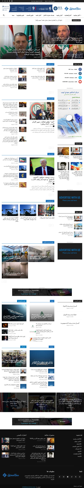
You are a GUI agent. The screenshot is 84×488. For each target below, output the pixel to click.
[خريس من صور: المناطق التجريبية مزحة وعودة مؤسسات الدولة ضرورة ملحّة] (22, 121)
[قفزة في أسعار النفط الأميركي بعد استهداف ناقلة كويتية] (22, 168)
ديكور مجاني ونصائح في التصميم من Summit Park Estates (13, 274)
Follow (66, 73)
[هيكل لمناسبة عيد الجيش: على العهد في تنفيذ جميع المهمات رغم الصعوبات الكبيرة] (52, 52)
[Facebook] (3, 1)
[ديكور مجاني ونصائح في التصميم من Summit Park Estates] (15, 270)
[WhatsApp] (79, 476)
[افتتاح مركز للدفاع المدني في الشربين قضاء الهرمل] (22, 114)
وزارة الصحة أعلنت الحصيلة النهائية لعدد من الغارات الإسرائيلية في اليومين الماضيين (44, 331)
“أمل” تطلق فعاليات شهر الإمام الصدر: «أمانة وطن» (43, 123)
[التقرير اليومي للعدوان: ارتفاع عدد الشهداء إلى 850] (33, 339)
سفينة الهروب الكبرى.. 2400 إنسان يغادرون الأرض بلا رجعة (13, 316)
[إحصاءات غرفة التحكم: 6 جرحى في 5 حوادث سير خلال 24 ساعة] (51, 371)
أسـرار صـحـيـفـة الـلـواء (70, 306)
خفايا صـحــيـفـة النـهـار (70, 314)
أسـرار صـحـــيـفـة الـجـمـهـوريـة (70, 323)
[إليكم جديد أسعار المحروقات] (46, 210)
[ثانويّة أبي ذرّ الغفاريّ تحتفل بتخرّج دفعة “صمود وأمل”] (22, 70)
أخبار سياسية (37, 47)
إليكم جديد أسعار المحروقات (47, 218)
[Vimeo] (9, 1)
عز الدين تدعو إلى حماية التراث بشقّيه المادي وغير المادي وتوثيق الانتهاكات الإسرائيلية (17, 455)
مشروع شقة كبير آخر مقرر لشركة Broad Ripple (77, 158)
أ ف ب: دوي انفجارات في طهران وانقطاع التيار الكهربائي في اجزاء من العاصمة (10, 160)
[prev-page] (53, 92)
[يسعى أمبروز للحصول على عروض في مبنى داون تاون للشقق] (78, 234)
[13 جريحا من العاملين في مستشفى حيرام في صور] (33, 325)
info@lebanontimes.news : (29, 487)
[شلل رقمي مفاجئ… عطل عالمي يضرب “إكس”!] (5, 331)
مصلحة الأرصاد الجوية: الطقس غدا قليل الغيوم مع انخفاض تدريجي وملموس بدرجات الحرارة (38, 384)
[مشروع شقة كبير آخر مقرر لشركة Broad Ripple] (76, 151)
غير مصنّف (60, 169)
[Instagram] (5, 1)
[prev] (69, 20)
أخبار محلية (50, 98)
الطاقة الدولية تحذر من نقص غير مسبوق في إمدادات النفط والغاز (10, 219)
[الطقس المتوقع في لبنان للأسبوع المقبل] (23, 386)
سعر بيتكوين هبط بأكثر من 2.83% (38, 438)
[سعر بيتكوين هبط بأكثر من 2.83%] (63, 151)
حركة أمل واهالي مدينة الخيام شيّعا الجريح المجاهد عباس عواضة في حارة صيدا (14, 362)
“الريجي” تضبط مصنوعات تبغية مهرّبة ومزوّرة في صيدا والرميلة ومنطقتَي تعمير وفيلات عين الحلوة (11, 378)
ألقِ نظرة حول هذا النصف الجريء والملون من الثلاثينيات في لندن (12, 257)
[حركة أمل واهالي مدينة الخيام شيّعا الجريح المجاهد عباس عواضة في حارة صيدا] (14, 358)
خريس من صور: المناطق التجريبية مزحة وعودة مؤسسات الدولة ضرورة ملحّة (10, 121)
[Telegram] (67, 476)
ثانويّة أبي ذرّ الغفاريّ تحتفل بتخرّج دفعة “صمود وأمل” (48, 20)
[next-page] (50, 92)
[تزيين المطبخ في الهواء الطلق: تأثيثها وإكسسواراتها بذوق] (41, 254)
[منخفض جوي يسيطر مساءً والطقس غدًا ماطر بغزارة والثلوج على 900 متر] (42, 358)
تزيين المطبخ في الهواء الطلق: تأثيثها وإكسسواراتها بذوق (40, 257)
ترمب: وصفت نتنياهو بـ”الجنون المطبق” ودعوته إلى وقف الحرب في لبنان (42, 179)
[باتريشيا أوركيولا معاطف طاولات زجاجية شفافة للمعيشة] (78, 226)
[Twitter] (7, 1)
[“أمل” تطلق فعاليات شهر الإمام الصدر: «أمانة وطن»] (50, 70)
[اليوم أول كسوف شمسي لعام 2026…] (5, 325)
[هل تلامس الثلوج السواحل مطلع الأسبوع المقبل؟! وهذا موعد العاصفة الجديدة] (76, 166)
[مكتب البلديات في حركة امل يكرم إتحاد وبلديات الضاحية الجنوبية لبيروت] (22, 86)
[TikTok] (71, 476)
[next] (67, 20)
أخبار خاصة (14, 398)
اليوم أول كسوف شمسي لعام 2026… (16, 323)
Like (69, 69)
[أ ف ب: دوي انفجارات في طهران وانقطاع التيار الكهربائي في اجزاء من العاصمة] (22, 160)
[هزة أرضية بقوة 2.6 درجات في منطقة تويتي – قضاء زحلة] (51, 377)
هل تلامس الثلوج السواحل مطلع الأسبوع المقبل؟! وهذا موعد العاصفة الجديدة (77, 173)
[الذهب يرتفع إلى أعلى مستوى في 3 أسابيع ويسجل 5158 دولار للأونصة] (22, 184)
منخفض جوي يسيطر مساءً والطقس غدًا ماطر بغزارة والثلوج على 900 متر (42, 362)
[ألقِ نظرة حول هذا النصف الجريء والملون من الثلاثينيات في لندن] (15, 254)
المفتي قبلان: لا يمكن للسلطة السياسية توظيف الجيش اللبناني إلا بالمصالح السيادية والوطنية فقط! (10, 371)
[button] (4, 15)
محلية (72, 169)
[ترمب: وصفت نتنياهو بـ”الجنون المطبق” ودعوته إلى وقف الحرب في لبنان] (42, 166)
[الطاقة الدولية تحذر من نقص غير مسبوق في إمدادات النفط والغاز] (10, 210)
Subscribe (65, 81)
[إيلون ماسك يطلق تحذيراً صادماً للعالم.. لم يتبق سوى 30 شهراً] (5, 338)
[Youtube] (12, 1)
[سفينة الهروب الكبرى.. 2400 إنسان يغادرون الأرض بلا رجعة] (14, 312)
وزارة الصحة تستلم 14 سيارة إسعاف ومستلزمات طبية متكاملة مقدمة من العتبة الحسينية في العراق (41, 316)
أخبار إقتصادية (4, 215)
